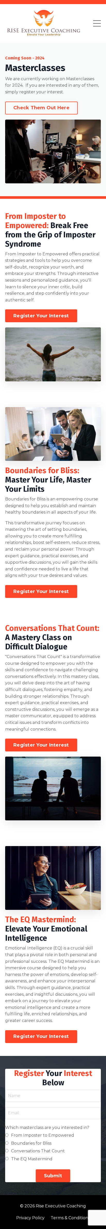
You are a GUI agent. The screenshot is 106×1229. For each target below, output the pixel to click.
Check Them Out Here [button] (41, 108)
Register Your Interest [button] (41, 316)
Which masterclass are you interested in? (47, 1127)
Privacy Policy (30, 1217)
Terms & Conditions (70, 1217)
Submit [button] (53, 1176)
